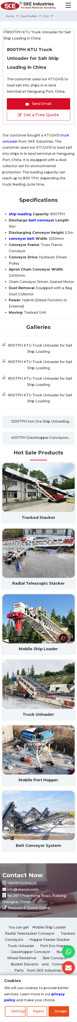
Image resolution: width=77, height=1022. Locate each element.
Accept (61, 1011)
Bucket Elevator (24, 964)
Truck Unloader (20, 946)
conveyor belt (21, 239)
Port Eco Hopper (55, 946)
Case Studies (28, 16)
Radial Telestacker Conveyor (30, 933)
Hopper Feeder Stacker (49, 940)
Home (10, 16)
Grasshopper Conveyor (30, 952)
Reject (38, 1011)
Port (46, 16)
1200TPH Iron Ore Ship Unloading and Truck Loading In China (43, 421)
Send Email (41, 104)
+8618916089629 (21, 883)
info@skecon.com (22, 889)
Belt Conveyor (55, 958)
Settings (18, 1011)
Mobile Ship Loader (49, 927)
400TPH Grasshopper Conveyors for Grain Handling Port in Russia (43, 438)
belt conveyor (41, 220)
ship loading (20, 214)
